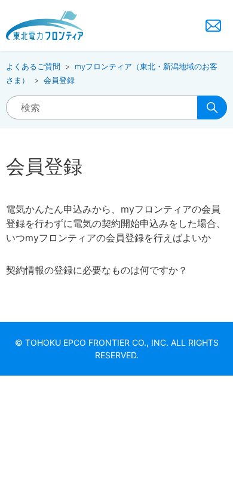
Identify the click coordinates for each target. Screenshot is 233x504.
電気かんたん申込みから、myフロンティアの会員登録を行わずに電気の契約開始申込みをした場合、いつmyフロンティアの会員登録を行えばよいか (116, 223)
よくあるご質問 (33, 66)
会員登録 (59, 80)
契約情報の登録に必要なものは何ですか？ (97, 270)
